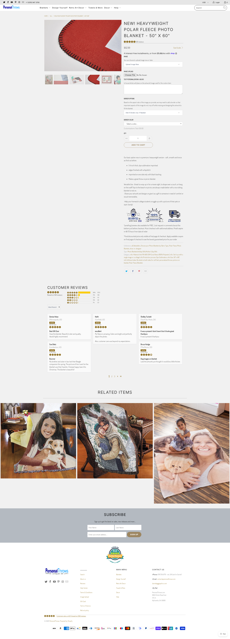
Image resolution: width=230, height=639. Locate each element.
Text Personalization (134, 79)
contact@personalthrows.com (166, 579)
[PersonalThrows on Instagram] (19, 2)
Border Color (128, 120)
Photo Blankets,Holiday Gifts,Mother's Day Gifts (142, 251)
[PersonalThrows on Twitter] (4, 2)
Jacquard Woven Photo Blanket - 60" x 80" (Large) (38, 440)
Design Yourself (59, 8)
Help (116, 8)
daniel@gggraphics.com (159, 583)
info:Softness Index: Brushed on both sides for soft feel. (141, 260)
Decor (107, 8)
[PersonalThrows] (19, 7)
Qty (125, 133)
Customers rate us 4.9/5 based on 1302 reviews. (71, 616)
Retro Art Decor (77, 8)
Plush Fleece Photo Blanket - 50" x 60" (191, 453)
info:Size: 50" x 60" (173, 257)
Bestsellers (137, 246)
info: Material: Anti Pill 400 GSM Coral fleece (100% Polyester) (150, 254)
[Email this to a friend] (145, 271)
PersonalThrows (54, 621)
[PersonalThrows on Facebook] (8, 2)
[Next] (117, 45)
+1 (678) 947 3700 (32, 2)
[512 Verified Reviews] (115, 564)
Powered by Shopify (66, 621)
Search (82, 574)
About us (83, 579)
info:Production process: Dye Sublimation (153, 257)
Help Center (84, 588)
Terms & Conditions (86, 592)
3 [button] (114, 376)
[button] (129, 42)
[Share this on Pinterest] (139, 271)
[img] (69, 327)
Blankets (44, 8)
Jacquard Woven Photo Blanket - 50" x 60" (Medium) (115, 440)
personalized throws (165, 260)
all (132, 246)
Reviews (82, 583)
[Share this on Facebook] (132, 271)
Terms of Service (85, 606)
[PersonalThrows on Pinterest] (15, 2)
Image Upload (128, 71)
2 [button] (111, 376)
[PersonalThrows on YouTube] (12, 2)
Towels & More (95, 8)
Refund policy (84, 610)
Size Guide (177, 48)
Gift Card (83, 601)
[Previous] (48, 45)
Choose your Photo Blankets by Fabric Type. (155, 246)
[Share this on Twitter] (126, 271)
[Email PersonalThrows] (23, 2)
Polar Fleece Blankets (136, 263)
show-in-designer (135, 248)
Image (126, 56)
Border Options (129, 99)
